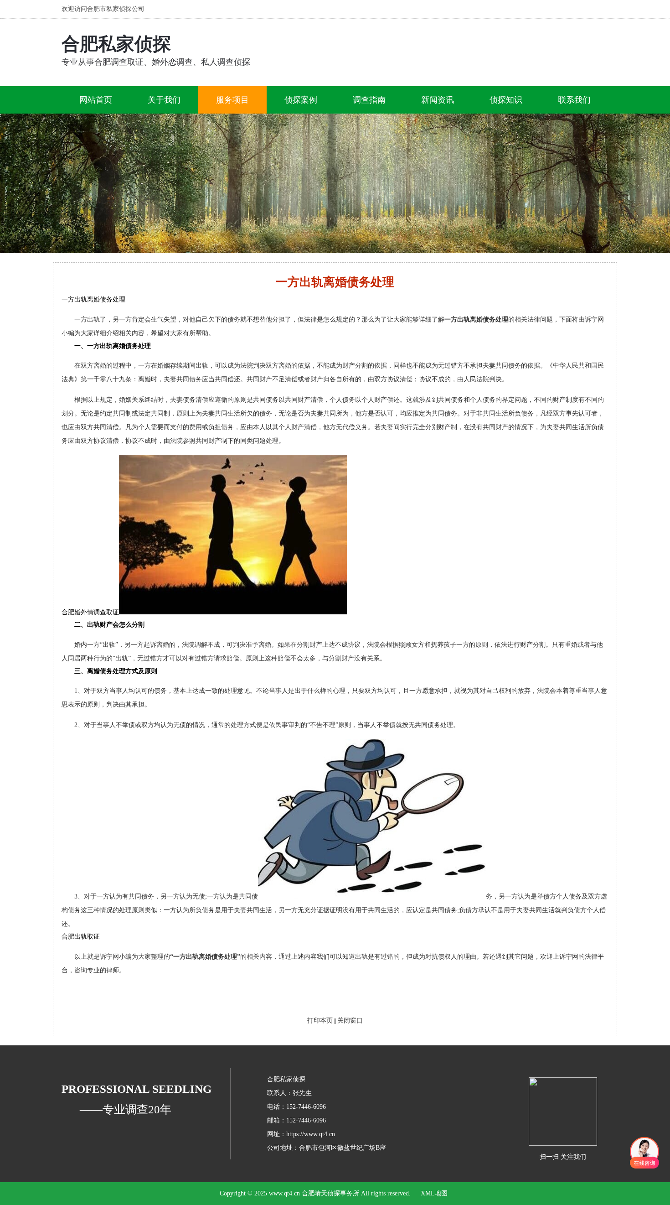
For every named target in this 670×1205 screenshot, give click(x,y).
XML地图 (434, 1193)
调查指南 (369, 99)
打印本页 (320, 1020)
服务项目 (232, 99)
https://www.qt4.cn (310, 1134)
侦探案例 (300, 99)
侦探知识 (506, 99)
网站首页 (95, 99)
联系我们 (574, 99)
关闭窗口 (350, 1020)
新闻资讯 (437, 99)
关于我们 (164, 99)
